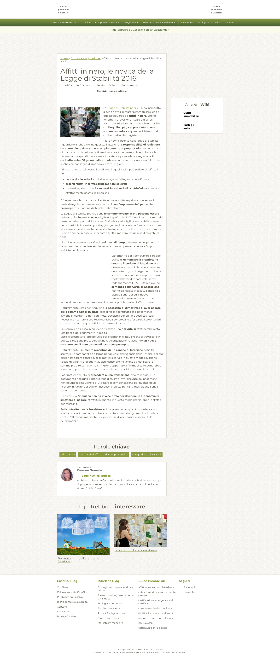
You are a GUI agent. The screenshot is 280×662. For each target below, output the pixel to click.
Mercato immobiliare (110, 622)
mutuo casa (145, 622)
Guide (87, 22)
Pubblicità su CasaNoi (70, 596)
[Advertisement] (140, 42)
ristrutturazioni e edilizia (152, 627)
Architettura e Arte (109, 608)
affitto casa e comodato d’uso (156, 587)
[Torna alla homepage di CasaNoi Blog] (140, 640)
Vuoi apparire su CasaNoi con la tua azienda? (140, 29)
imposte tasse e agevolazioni (155, 618)
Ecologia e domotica (110, 603)
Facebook (190, 587)
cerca (239, 22)
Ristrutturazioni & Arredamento (159, 22)
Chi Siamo (63, 587)
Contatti (229, 22)
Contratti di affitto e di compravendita (103, 454)
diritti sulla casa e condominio (156, 613)
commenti (130, 85)
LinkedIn (189, 592)
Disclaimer (63, 611)
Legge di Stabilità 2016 (146, 454)
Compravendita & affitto (107, 22)
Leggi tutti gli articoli (96, 475)
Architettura (187, 22)
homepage (40, 22)
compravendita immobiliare (155, 608)
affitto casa (68, 454)
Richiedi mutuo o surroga (72, 601)
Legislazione (132, 22)
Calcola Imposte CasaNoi (72, 592)
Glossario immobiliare (111, 618)
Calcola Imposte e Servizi (63, 22)
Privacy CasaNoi (66, 616)
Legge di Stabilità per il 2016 (125, 108)
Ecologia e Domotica (209, 22)
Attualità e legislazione (85, 58)
